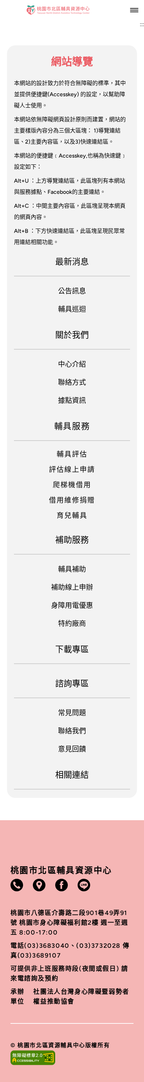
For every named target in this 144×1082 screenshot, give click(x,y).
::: (142, 24)
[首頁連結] (58, 10)
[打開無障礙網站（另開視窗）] (72, 1057)
